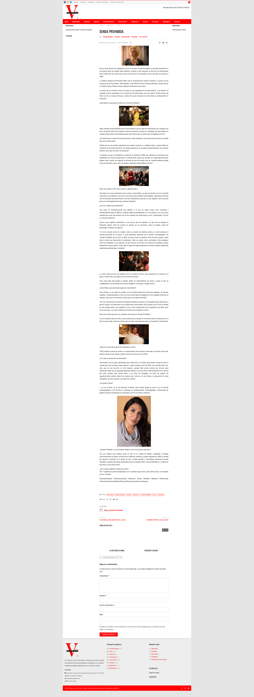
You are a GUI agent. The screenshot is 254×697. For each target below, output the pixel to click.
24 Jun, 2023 (123, 42)
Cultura (117, 37)
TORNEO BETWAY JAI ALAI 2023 (157, 520)
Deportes (96, 21)
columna (112, 654)
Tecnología (166, 21)
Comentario (104, 576)
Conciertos (113, 660)
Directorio (83, 2)
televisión (161, 494)
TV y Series (155, 21)
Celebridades (76, 21)
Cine (110, 651)
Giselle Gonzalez (120, 494)
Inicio (66, 21)
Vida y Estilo (122, 21)
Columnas (87, 21)
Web (101, 614)
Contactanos (91, 2)
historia (129, 494)
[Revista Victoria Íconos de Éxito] (72, 12)
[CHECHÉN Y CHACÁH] (151, 538)
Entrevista (110, 494)
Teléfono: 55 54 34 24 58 (117, 2)
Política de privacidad (102, 2)
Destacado (126, 37)
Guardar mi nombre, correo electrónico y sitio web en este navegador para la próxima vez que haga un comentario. (132, 628)
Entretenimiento (108, 21)
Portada (134, 37)
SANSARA (116, 688)
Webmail (154, 649)
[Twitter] (71, 2)
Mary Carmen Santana (108, 42)
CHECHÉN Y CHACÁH (151, 550)
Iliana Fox (136, 494)
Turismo (145, 21)
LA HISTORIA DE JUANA (116, 550)
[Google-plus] (166, 42)
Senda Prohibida (146, 494)
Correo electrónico (107, 605)
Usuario (154, 651)
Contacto (177, 21)
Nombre (103, 596)
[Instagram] (68, 2)
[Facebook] (65, 2)
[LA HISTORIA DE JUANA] (117, 538)
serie (154, 494)
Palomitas (134, 21)
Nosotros (76, 2)
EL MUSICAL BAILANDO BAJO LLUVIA (113, 520)
